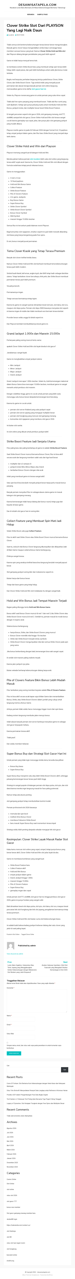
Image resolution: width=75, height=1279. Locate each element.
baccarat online (12, 1255)
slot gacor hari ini (39, 89)
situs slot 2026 (12, 1195)
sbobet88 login (12, 1219)
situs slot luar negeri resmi (16, 1243)
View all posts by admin (15, 954)
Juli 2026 (10, 1133)
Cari (8, 1066)
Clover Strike (30, 934)
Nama (9, 1016)
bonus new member (13, 1207)
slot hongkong (11, 1249)
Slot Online (16, 934)
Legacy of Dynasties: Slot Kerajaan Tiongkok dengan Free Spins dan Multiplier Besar (35, 1103)
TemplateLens (35, 1275)
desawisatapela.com (37, 5)
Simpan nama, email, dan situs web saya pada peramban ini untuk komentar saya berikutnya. (34, 1046)
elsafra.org (10, 1261)
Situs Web (10, 1034)
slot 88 (9, 1237)
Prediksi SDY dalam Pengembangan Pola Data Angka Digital (27, 1095)
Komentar (10, 988)
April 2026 (10, 1145)
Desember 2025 (12, 1163)
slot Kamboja (11, 1231)
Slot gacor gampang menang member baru (21, 1213)
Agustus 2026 (11, 1128)
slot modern (35, 159)
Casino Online (11, 1179)
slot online (10, 1189)
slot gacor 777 (12, 1201)
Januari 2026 (11, 1158)
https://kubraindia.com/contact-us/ (18, 1225)
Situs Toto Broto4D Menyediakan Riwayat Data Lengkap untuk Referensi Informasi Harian (37, 1090)
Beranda (30, 14)
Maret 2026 (11, 1150)
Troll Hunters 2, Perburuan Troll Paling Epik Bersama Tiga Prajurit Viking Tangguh (34, 1099)
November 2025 (12, 1167)
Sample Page (42, 14)
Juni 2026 (10, 1137)
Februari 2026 (11, 1154)
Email (9, 1025)
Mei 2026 (10, 1141)
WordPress (50, 1275)
